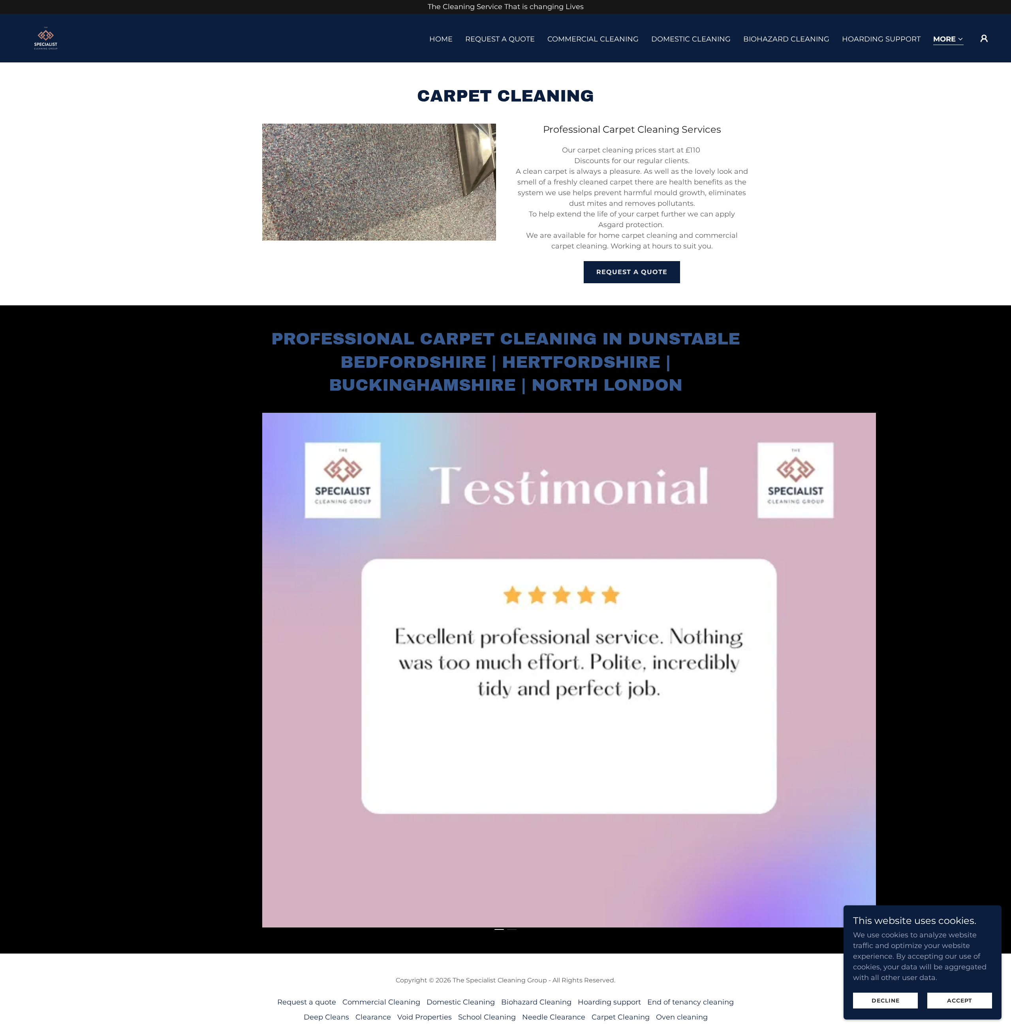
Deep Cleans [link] (326, 1017)
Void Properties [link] (424, 1017)
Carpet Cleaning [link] (621, 1017)
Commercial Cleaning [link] (593, 39)
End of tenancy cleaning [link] (690, 1002)
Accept (959, 1000)
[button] (948, 39)
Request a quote (631, 272)
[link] (45, 37)
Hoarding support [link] (881, 39)
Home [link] (441, 39)
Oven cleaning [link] (682, 1017)
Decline (886, 1000)
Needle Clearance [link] (553, 1017)
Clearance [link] (373, 1017)
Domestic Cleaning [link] (691, 39)
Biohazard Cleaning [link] (786, 39)
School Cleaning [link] (487, 1017)
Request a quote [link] (500, 39)
